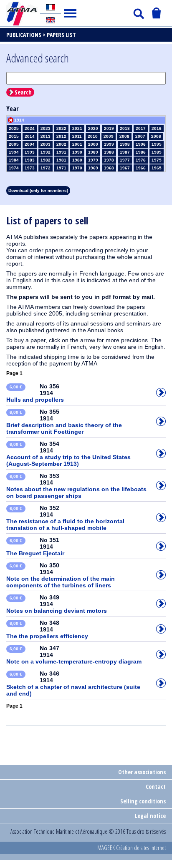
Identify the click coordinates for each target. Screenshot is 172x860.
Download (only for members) (38, 190)
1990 (77, 152)
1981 (61, 160)
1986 (141, 152)
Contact (156, 786)
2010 (93, 136)
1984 (14, 160)
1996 (141, 144)
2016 (157, 128)
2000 (93, 144)
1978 (109, 160)
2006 (156, 136)
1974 (14, 168)
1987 (125, 152)
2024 (30, 128)
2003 (45, 144)
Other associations (142, 772)
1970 (77, 168)
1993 (30, 152)
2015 (14, 136)
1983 (30, 160)
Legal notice (150, 816)
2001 (77, 144)
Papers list (61, 35)
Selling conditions (143, 801)
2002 (61, 144)
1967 (125, 168)
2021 (77, 128)
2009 (109, 136)
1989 (93, 152)
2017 (141, 128)
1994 (14, 152)
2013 (45, 136)
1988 (109, 152)
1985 (157, 152)
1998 (125, 144)
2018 (125, 128)
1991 (61, 152)
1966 (141, 168)
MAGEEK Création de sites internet (131, 848)
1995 (157, 144)
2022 (61, 128)
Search (23, 92)
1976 (141, 160)
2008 (124, 136)
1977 (125, 160)
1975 (157, 160)
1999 (109, 144)
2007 (140, 136)
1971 (61, 168)
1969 (93, 168)
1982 (45, 160)
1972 (45, 168)
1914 (19, 120)
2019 (109, 128)
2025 (14, 128)
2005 (14, 144)
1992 (45, 152)
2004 (30, 144)
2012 (61, 136)
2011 (77, 136)
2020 (93, 128)
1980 (77, 160)
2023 (45, 128)
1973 (30, 168)
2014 (30, 136)
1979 (93, 160)
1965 (157, 168)
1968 (109, 168)
